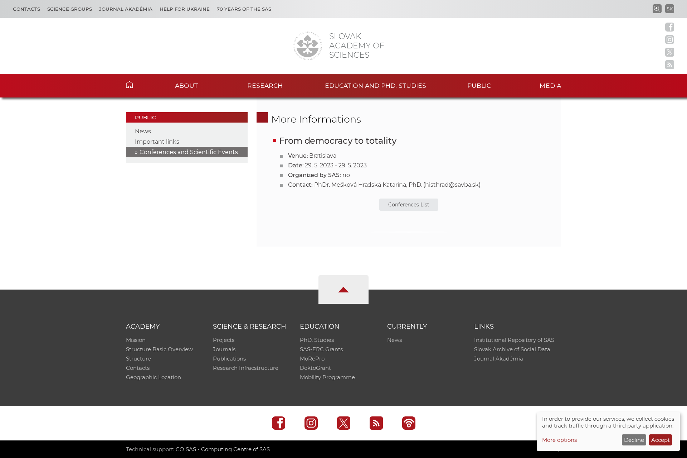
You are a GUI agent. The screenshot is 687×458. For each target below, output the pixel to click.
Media (550, 85)
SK (670, 8)
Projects (223, 340)
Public (479, 85)
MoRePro (312, 358)
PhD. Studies (317, 340)
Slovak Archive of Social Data (512, 349)
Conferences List (408, 204)
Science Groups (69, 9)
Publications (229, 358)
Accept (660, 439)
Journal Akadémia (125, 9)
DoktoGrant (315, 367)
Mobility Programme (327, 377)
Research (265, 85)
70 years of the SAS (244, 9)
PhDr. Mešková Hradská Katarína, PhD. (368, 184)
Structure (138, 358)
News (143, 131)
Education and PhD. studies (375, 85)
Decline (634, 439)
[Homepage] (307, 46)
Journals (224, 349)
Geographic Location (153, 377)
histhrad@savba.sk (451, 184)
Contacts (26, 9)
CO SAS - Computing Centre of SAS (223, 449)
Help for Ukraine (185, 9)
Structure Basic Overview (159, 349)
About (186, 85)
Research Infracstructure (245, 367)
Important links (157, 141)
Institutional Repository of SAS (514, 340)
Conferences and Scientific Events (189, 152)
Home (140, 84)
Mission (136, 340)
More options (559, 439)
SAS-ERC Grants (321, 349)
